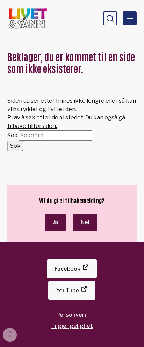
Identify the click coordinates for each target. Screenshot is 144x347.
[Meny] (130, 18)
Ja (55, 222)
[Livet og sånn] (37, 18)
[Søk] (110, 18)
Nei (85, 222)
